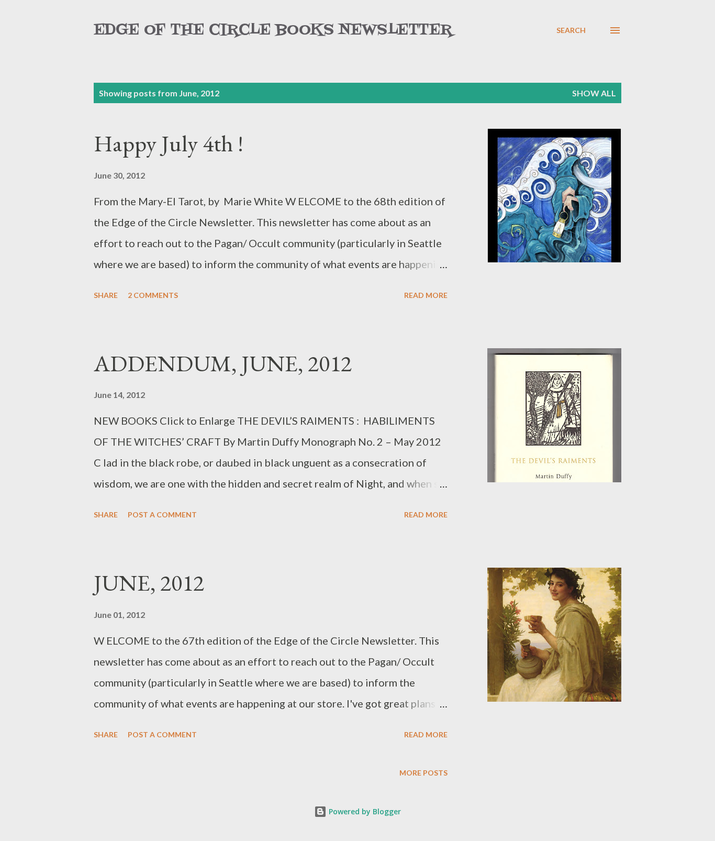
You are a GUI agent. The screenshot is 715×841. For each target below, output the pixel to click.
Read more (426, 295)
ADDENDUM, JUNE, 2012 (223, 363)
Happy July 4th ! (168, 143)
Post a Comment (162, 514)
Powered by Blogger (364, 811)
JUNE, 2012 (149, 582)
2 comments (153, 295)
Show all (594, 93)
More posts (423, 772)
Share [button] (106, 295)
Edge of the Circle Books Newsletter (273, 30)
